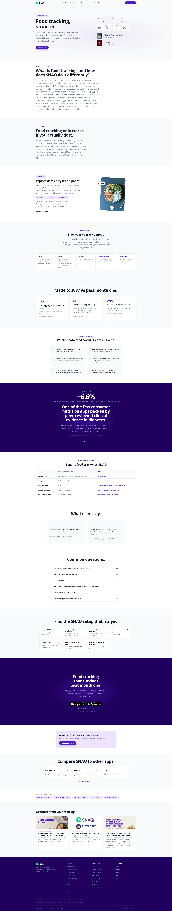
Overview (94, 866)
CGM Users (95, 885)
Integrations (71, 882)
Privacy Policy (39, 908)
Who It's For (63, 3)
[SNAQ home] (40, 3)
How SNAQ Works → (111, 797)
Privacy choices (61, 908)
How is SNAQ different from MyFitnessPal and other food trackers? (77, 587)
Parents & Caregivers (98, 888)
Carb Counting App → (44, 797)
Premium (70, 888)
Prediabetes (95, 876)
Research (92, 3)
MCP (69, 891)
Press (117, 876)
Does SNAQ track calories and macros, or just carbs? (72, 569)
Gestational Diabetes (98, 879)
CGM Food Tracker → (80, 797)
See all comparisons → (86, 781)
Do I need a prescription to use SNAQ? (67, 599)
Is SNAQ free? (59, 581)
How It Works (74, 3)
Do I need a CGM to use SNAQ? (64, 593)
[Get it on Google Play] (94, 704)
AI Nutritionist (72, 869)
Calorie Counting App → (62, 797)
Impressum (52, 908)
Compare (84, 3)
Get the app (130, 3)
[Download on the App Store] (77, 704)
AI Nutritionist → (96, 797)
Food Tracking (72, 872)
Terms (46, 908)
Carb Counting (72, 876)
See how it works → (43, 211)
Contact (118, 879)
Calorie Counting (72, 879)
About (117, 866)
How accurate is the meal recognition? (67, 575)
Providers (101, 3)
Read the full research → (86, 442)
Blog (108, 3)
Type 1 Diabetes (96, 869)
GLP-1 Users (95, 882)
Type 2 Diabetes (96, 872)
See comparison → (67, 743)
